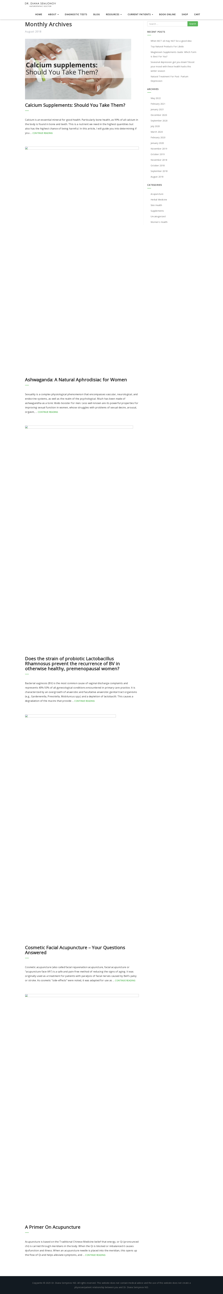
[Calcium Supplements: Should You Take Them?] (82, 69)
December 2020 (159, 115)
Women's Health (159, 222)
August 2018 (157, 176)
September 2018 (159, 171)
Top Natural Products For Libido (167, 46)
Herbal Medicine (159, 199)
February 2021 (158, 103)
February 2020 (158, 137)
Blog (96, 14)
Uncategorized (158, 216)
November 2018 (159, 159)
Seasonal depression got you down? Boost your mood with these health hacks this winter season (173, 66)
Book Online (167, 14)
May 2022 (156, 98)
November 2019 (159, 148)
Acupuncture (157, 194)
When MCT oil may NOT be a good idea (171, 40)
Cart (197, 14)
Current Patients (140, 14)
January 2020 (157, 143)
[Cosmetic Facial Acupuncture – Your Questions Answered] (82, 828)
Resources (113, 14)
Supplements (157, 210)
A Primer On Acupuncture (52, 1227)
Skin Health (156, 205)
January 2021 (157, 109)
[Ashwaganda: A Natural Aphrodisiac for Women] (82, 260)
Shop (185, 14)
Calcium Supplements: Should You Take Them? (75, 105)
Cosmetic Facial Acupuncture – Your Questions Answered (75, 949)
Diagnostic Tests (76, 14)
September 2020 (159, 120)
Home (38, 14)
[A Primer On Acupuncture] (82, 1107)
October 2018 (158, 165)
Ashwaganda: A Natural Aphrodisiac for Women (76, 379)
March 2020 (157, 131)
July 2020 (155, 126)
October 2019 (158, 154)
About (52, 14)
